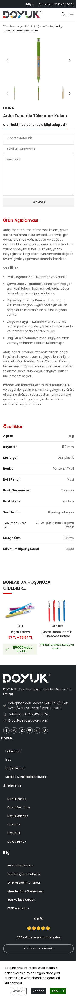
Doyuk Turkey (16, 842)
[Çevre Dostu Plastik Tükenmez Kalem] (57, 611)
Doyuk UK (13, 833)
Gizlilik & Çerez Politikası (23, 874)
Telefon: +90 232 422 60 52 (28, 714)
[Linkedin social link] (37, 730)
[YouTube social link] (29, 730)
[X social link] (14, 730)
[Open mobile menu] (71, 14)
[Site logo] (22, 14)
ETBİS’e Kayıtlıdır (18, 908)
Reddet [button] (38, 991)
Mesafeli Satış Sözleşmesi (25, 891)
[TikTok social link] (45, 730)
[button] (7, 60)
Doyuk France (16, 799)
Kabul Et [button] (58, 991)
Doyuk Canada (17, 816)
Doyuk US (13, 824)
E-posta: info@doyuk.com (27, 720)
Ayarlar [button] (19, 991)
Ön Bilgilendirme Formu (23, 883)
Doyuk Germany (18, 807)
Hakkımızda (13, 751)
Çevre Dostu (45, 26)
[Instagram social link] (22, 730)
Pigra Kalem (20, 632)
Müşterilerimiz (15, 768)
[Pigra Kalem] (20, 611)
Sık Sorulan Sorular (20, 865)
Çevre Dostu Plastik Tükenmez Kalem (56, 634)
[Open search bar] (63, 14)
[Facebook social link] (6, 730)
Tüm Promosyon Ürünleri (19, 26)
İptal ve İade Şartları (21, 900)
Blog (8, 760)
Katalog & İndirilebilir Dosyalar (26, 777)
